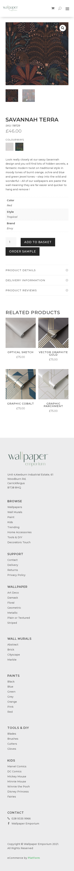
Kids (10, 522)
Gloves (11, 748)
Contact (12, 560)
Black (11, 681)
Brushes (12, 738)
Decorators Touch (19, 542)
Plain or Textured (18, 617)
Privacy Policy (16, 575)
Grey (10, 696)
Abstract (12, 644)
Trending (13, 527)
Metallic (12, 612)
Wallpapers (14, 507)
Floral (10, 602)
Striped (12, 622)
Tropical (12, 217)
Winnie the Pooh (18, 786)
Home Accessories (19, 532)
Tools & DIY (14, 537)
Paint (10, 517)
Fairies (11, 796)
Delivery (12, 565)
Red (9, 205)
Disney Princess (18, 791)
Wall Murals (14, 512)
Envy (10, 228)
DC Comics (14, 771)
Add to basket (38, 242)
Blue (10, 686)
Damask (12, 597)
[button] (62, 28)
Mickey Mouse (16, 776)
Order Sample (22, 251)
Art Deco (13, 592)
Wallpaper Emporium (23, 823)
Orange (12, 701)
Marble (12, 659)
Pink (10, 706)
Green (11, 691)
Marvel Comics (16, 766)
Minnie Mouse (16, 781)
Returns (12, 570)
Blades (11, 733)
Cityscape (13, 654)
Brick (10, 649)
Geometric (14, 607)
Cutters (12, 743)
